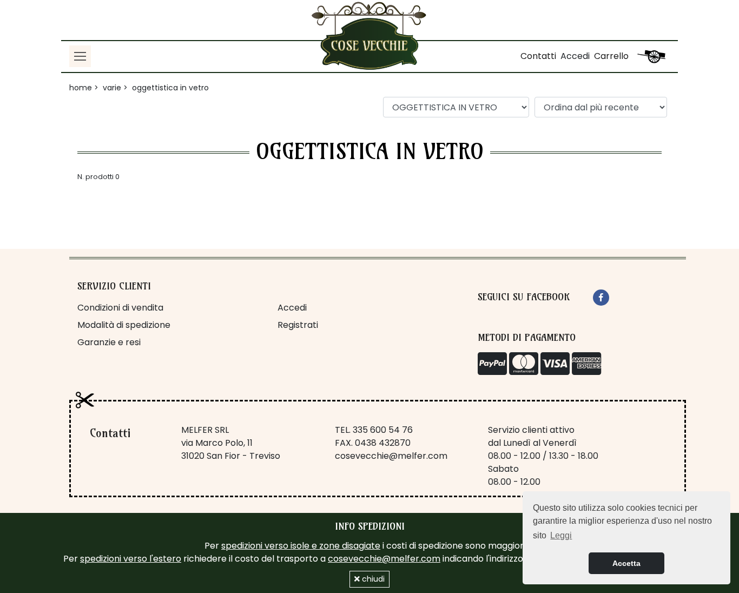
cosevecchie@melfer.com (391, 456)
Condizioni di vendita (120, 307)
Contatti (538, 56)
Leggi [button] (561, 535)
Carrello (611, 56)
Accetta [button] (626, 563)
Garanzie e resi (109, 342)
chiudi (372, 579)
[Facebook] (601, 297)
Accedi (575, 56)
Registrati (298, 325)
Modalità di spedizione (123, 325)
